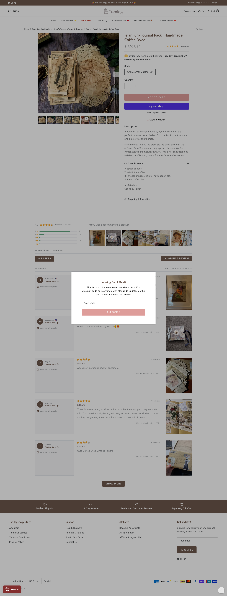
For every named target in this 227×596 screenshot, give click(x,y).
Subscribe (113, 312)
